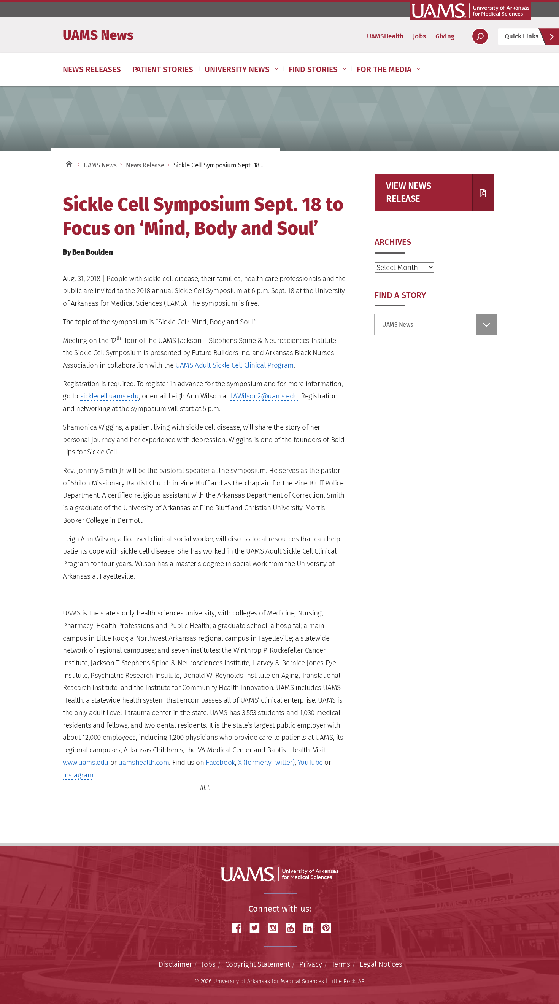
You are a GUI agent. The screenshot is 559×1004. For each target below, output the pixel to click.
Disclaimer (175, 964)
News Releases (92, 70)
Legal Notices (381, 964)
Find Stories (313, 70)
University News (237, 70)
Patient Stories (162, 70)
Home (68, 163)
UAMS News (98, 35)
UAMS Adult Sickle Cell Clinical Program (234, 365)
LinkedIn (311, 927)
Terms (341, 964)
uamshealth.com (143, 762)
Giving (444, 36)
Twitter (257, 927)
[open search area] (480, 36)
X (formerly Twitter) (266, 762)
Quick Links (521, 36)
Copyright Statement (257, 964)
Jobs (419, 36)
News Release (145, 165)
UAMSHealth (385, 36)
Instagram (78, 775)
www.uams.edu (85, 762)
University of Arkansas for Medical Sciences (470, 11)
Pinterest (329, 927)
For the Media (384, 70)
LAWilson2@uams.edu (264, 396)
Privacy (310, 964)
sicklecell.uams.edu (109, 396)
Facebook (220, 762)
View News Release (408, 192)
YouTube (310, 762)
